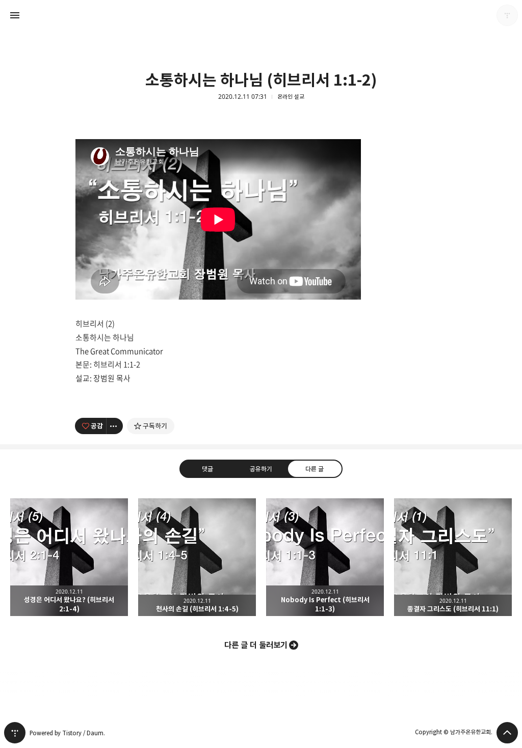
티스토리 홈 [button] (15, 732)
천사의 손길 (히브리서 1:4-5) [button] (197, 557)
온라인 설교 (290, 96)
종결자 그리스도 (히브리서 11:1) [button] (453, 557)
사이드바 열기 (15, 15)
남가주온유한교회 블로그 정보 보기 (507, 15)
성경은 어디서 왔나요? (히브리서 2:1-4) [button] (69, 557)
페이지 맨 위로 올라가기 (507, 732)
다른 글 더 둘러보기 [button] (256, 645)
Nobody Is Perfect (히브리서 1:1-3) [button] (325, 557)
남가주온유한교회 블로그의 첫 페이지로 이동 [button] (261, 15)
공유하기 (261, 469)
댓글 (207, 469)
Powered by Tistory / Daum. (67, 733)
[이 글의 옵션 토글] (115, 426)
